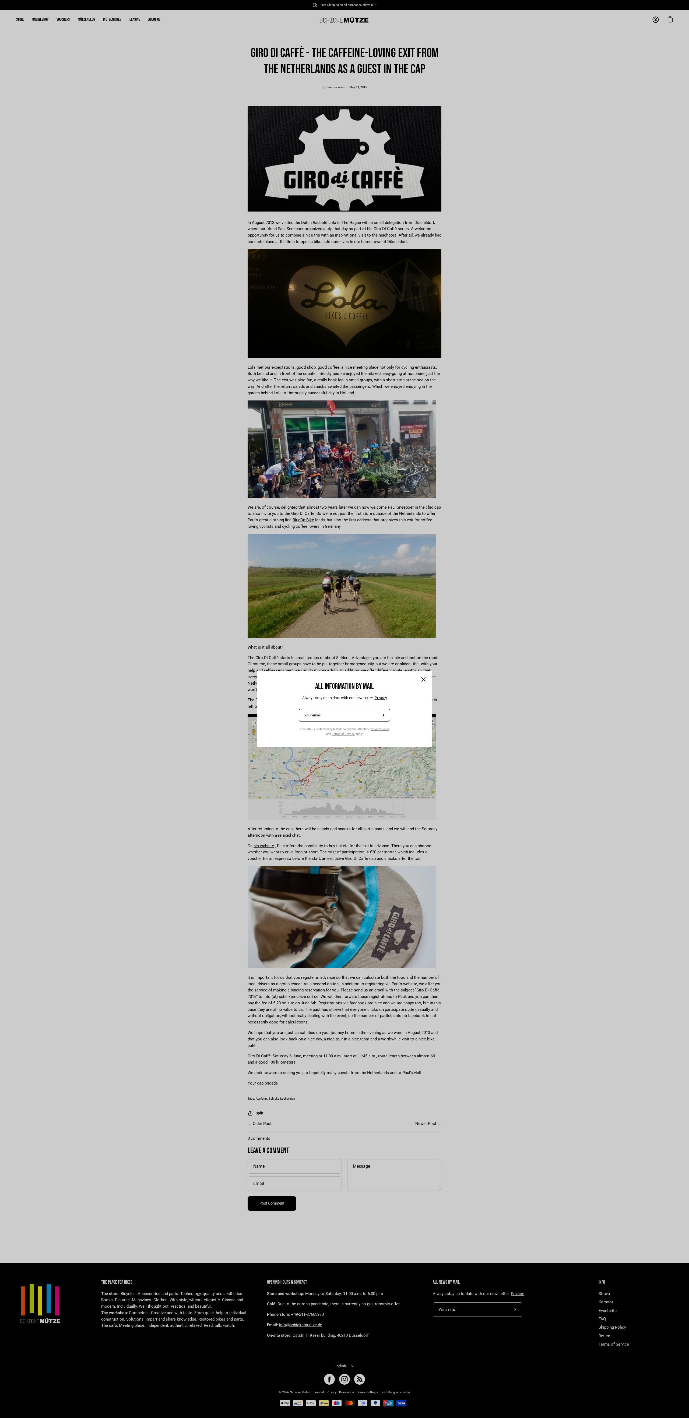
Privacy (381, 698)
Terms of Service (343, 734)
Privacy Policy (380, 729)
